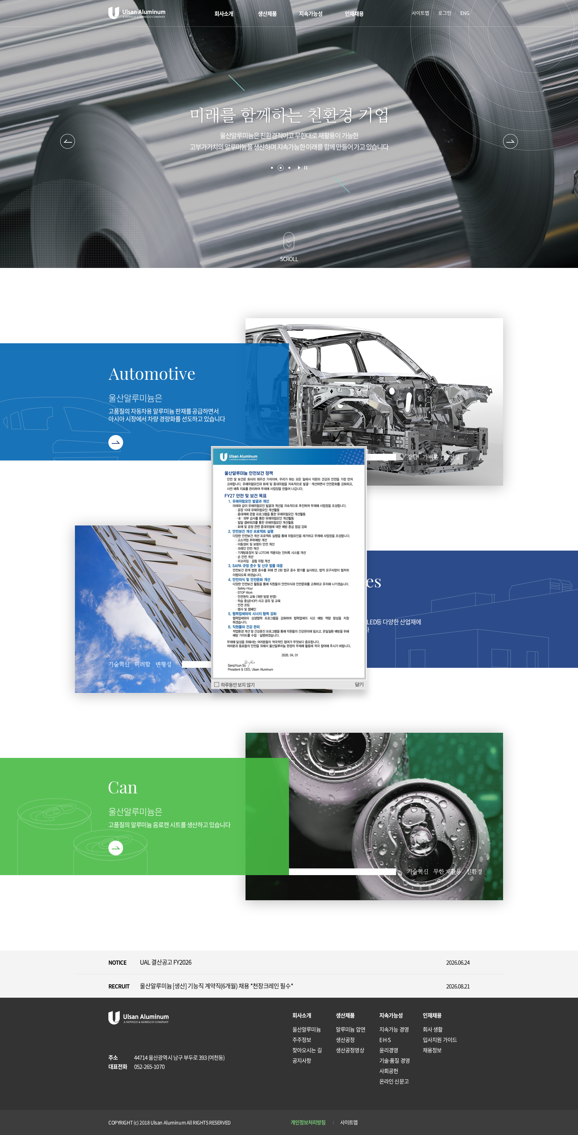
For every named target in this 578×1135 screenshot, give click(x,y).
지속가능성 (311, 13)
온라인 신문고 (394, 1081)
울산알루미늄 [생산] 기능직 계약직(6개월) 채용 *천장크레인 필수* (216, 985)
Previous (67, 141)
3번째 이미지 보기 (289, 168)
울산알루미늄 (306, 1029)
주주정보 (301, 1040)
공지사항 (301, 1060)
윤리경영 (388, 1050)
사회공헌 (388, 1071)
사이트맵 (420, 12)
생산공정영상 (350, 1050)
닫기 (359, 684)
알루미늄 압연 (350, 1029)
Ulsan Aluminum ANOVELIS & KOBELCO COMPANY (136, 13)
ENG (465, 12)
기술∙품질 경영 (394, 1060)
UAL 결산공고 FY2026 (165, 962)
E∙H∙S (385, 1040)
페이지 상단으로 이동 (462, 1089)
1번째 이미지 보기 (272, 168)
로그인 (444, 12)
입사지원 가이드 (440, 1040)
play (299, 167)
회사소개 (223, 13)
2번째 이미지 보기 (281, 168)
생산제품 (267, 13)
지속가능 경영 (394, 1029)
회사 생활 (433, 1029)
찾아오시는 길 (307, 1050)
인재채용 (354, 13)
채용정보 (432, 1050)
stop (305, 167)
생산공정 (345, 1040)
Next (510, 141)
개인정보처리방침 (308, 1122)
